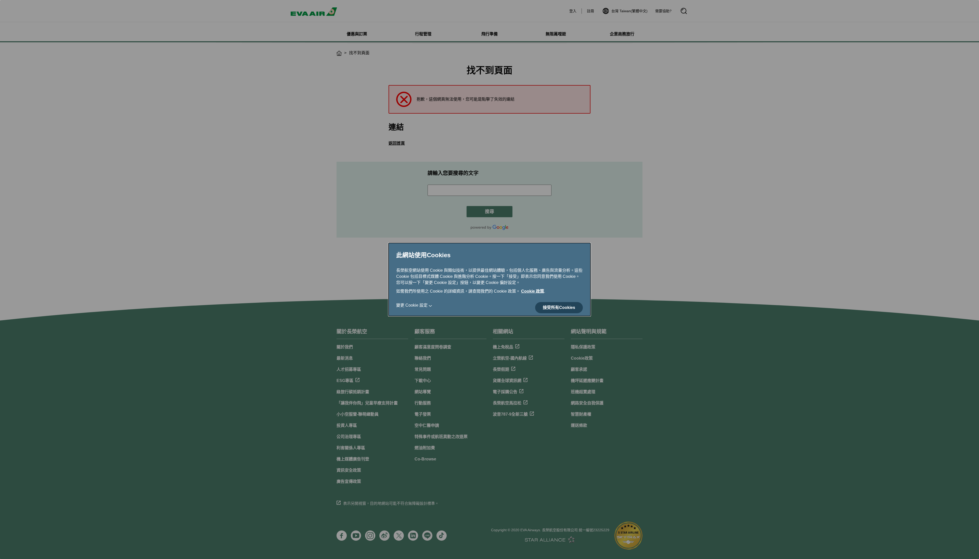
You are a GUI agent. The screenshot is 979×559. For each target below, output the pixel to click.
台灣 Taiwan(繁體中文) (629, 11)
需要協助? (663, 11)
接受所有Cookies (559, 307)
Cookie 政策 (532, 291)
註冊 (590, 11)
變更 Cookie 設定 (412, 305)
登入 (572, 11)
